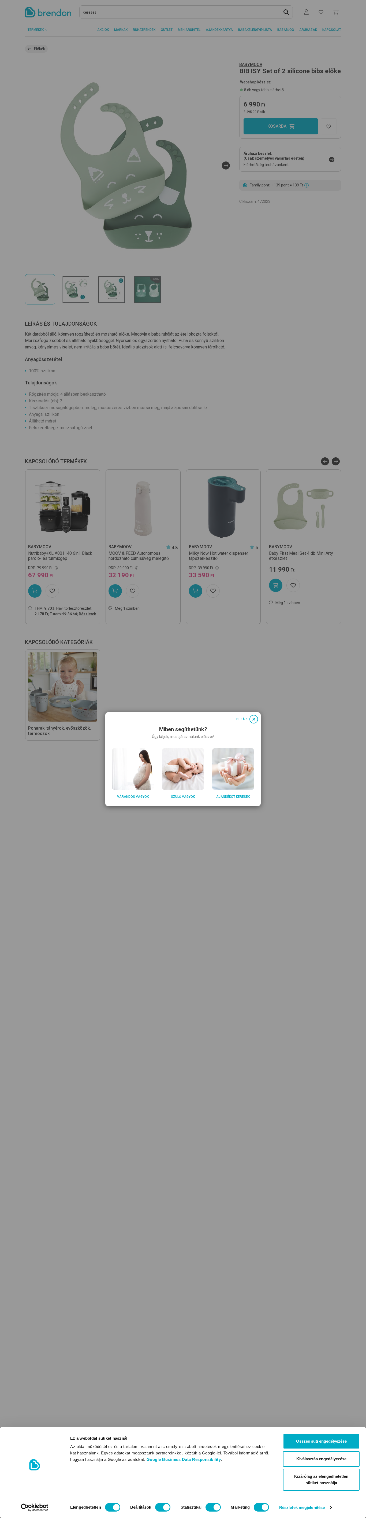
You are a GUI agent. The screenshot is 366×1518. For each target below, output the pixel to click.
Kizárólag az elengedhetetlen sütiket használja (321, 1479)
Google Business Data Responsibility (184, 1459)
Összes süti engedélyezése (321, 1441)
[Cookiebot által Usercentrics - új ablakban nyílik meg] (34, 1508)
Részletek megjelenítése (302, 1507)
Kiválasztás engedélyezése (321, 1459)
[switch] (162, 1507)
